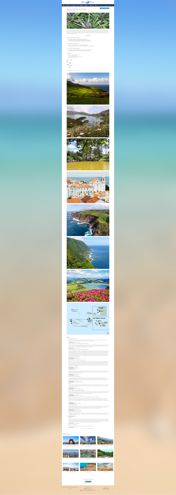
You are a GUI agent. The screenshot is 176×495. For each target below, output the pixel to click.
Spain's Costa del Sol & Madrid (70, 471)
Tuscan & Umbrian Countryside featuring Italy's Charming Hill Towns (105, 446)
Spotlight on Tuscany (105, 458)
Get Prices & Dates (104, 8)
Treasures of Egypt (105, 471)
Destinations (73, 5)
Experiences (68, 5)
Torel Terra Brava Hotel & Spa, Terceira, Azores (75, 56)
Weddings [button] (86, 5)
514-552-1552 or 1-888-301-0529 (88, 489)
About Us (70, 488)
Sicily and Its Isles (88, 471)
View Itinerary (88, 35)
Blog (77, 5)
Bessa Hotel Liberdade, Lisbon (73, 57)
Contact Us (91, 5)
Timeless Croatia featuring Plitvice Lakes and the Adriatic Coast (88, 459)
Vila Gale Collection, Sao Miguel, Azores (74, 54)
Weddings (81, 5)
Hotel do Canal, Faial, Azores (73, 55)
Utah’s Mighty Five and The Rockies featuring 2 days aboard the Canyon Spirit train (70, 446)
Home (63, 5)
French (96, 5)
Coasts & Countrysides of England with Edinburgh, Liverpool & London (88, 446)
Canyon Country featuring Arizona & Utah (71, 458)
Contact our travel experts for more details (88, 428)
